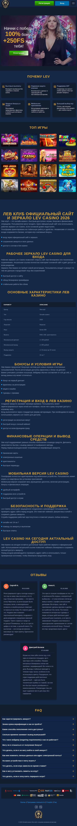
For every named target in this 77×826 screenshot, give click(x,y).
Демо (9, 144)
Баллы (23, 802)
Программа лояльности (36, 802)
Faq (55, 802)
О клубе (49, 802)
